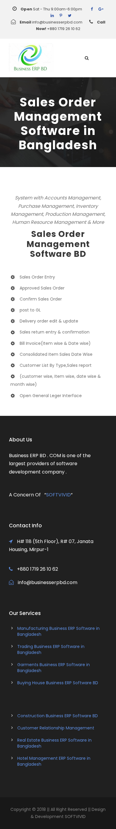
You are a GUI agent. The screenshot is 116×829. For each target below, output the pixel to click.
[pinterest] (60, 15)
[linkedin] (52, 15)
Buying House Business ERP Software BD (57, 683)
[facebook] (92, 9)
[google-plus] (101, 9)
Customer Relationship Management (55, 728)
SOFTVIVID (58, 494)
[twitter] (69, 15)
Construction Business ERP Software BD (57, 716)
